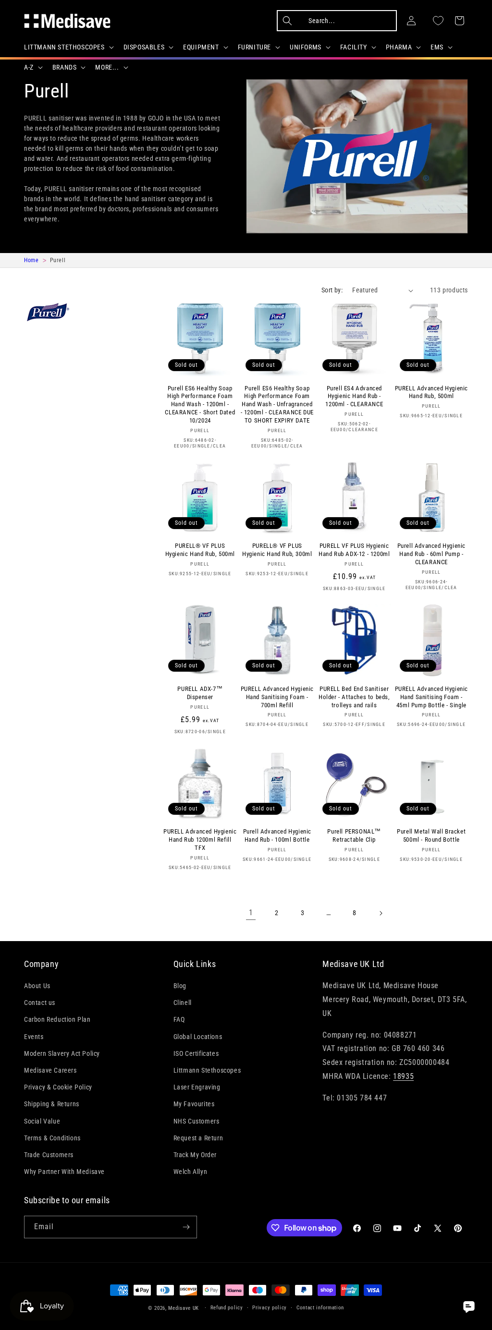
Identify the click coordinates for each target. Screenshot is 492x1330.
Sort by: (332, 290)
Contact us (39, 1002)
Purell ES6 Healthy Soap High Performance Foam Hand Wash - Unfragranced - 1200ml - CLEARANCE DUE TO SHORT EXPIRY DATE (277, 404)
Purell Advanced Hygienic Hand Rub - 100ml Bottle (277, 835)
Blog (179, 986)
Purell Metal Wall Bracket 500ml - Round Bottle (431, 835)
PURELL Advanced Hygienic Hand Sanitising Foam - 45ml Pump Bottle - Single (431, 697)
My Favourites (194, 1104)
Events (34, 1036)
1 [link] (251, 912)
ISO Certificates (196, 1053)
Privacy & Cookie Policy (58, 1087)
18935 (403, 1076)
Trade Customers (49, 1155)
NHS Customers (196, 1121)
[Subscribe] (186, 1227)
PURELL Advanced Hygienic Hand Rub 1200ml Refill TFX (199, 839)
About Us (37, 986)
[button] (68, 47)
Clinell (182, 1002)
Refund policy (226, 1308)
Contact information (320, 1308)
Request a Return (198, 1138)
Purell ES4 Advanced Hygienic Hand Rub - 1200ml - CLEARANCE (354, 396)
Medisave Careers (50, 1070)
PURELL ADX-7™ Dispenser (199, 693)
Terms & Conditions (52, 1138)
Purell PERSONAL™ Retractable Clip (354, 835)
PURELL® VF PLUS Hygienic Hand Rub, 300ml (277, 549)
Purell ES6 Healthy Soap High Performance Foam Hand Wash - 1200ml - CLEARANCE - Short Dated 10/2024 (200, 404)
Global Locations (197, 1036)
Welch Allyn (190, 1171)
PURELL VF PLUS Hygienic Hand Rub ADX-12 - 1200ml (354, 549)
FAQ (179, 1019)
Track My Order (195, 1155)
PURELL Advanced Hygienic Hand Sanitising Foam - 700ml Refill (277, 697)
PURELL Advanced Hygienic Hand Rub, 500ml (431, 392)
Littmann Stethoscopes (207, 1070)
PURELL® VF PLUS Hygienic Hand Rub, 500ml (200, 549)
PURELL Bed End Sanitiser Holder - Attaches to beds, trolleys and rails (354, 697)
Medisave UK (183, 1308)
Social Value (42, 1121)
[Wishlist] (438, 20)
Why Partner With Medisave (64, 1171)
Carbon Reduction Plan (57, 1019)
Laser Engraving (197, 1087)
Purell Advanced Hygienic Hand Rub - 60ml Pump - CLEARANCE (431, 554)
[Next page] (380, 913)
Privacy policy (269, 1308)
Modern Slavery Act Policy (62, 1053)
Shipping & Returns (51, 1104)
